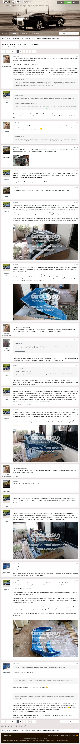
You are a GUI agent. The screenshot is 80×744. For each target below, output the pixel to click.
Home (5, 33)
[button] (17, 33)
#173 (77, 409)
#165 (77, 170)
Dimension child (7, 735)
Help (70, 735)
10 (20, 51)
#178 (77, 563)
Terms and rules (56, 735)
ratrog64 (6, 65)
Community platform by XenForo (34, 738)
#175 (77, 481)
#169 (77, 325)
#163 (77, 122)
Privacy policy (64, 735)
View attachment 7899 (20, 351)
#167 (77, 202)
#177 (77, 511)
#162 (77, 92)
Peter (6, 348)
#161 (77, 56)
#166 (77, 187)
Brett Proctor (6, 572)
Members (36, 33)
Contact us (49, 735)
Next (34, 51)
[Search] (77, 2)
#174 (77, 466)
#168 (77, 264)
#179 (77, 580)
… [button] (9, 51)
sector (6, 156)
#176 (77, 496)
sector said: (17, 343)
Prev (3, 51)
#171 (77, 365)
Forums (14, 33)
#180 (77, 663)
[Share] (75, 56)
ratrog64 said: (18, 95)
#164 (77, 147)
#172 (77, 389)
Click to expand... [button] (46, 108)
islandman (5, 46)
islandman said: (18, 79)
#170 (77, 339)
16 (30, 51)
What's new (25, 33)
